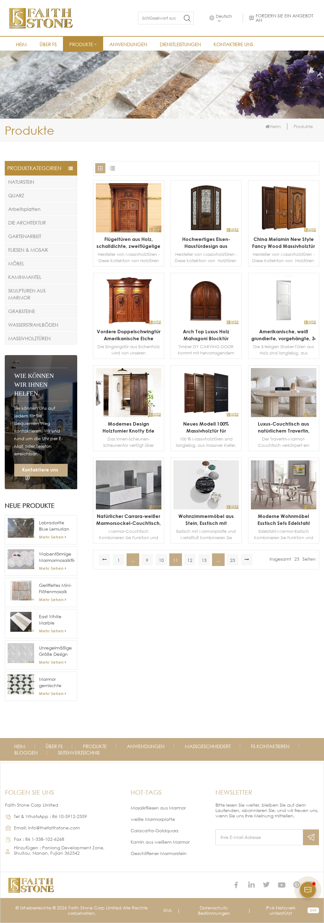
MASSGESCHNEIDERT (208, 746)
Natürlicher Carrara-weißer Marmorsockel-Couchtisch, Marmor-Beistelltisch (128, 519)
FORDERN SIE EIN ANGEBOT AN (284, 18)
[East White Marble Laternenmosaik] (21, 622)
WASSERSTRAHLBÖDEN (33, 325)
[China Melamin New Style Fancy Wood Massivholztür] (283, 230)
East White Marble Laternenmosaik (56, 620)
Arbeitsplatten (24, 209)
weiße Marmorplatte (153, 819)
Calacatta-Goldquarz (154, 830)
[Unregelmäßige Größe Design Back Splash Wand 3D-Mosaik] (21, 653)
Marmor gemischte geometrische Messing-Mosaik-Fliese (56, 682)
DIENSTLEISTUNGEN (180, 44)
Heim (21, 44)
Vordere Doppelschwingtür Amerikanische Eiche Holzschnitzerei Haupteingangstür (128, 335)
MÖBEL (16, 263)
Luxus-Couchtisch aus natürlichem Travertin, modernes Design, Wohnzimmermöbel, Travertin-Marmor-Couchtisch (283, 427)
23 (232, 560)
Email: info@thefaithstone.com (47, 827)
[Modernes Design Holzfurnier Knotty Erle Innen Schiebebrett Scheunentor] (128, 415)
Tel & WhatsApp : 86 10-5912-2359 (50, 816)
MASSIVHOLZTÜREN (29, 338)
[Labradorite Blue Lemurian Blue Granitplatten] (21, 528)
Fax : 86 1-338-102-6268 (39, 839)
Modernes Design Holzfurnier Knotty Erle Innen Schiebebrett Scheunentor (128, 427)
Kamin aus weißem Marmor (160, 842)
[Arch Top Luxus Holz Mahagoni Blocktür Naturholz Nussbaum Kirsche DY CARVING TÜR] (206, 323)
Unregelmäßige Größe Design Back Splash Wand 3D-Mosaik (55, 651)
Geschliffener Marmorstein (159, 853)
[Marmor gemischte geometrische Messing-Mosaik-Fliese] (21, 684)
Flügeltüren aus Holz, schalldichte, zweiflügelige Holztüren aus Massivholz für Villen (128, 242)
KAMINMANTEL (24, 277)
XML (167, 910)
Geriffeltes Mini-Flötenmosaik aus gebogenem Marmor (55, 588)
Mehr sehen (51, 536)
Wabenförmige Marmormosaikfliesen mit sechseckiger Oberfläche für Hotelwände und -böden (56, 557)
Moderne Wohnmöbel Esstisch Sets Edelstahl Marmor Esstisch (284, 519)
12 (189, 560)
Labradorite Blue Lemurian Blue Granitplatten (54, 526)
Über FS (48, 44)
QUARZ (16, 195)
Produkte (81, 44)
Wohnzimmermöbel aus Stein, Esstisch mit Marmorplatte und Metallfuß (206, 519)
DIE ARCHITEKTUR (27, 222)
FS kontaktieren (270, 746)
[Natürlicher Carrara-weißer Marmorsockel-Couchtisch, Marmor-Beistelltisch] (128, 507)
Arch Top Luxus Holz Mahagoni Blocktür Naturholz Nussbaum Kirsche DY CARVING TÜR (206, 335)
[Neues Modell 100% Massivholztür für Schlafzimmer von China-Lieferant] (206, 415)
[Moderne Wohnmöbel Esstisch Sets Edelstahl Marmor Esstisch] (283, 507)
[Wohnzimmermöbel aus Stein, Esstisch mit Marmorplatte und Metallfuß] (206, 507)
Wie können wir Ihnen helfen (34, 384)
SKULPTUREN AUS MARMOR (27, 294)
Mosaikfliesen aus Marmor (158, 807)
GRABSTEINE (21, 311)
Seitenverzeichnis (79, 752)
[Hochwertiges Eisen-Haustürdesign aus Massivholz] (206, 230)
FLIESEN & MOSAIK (28, 250)
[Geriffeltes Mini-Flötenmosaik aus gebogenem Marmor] (21, 590)
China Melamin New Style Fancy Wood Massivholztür (283, 242)
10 (161, 560)
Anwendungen (128, 44)
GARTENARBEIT (24, 236)
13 (204, 560)
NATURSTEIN (21, 182)
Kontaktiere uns (233, 44)
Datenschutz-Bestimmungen (214, 910)
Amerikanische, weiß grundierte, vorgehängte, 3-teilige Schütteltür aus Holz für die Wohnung (283, 335)
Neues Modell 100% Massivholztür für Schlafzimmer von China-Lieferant (206, 427)
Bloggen (26, 752)
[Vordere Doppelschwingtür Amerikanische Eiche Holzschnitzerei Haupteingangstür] (128, 323)
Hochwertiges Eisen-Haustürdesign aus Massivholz (206, 242)
